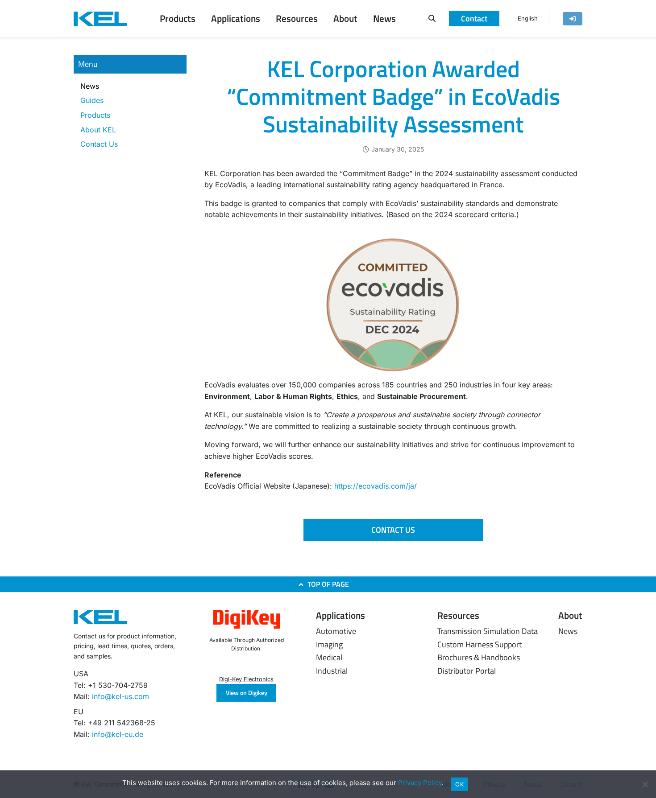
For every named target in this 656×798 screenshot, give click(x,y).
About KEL (98, 129)
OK (459, 784)
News (89, 86)
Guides (92, 100)
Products (95, 115)
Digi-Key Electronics (246, 679)
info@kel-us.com (120, 696)
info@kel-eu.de (117, 734)
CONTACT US (393, 530)
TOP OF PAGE (328, 584)
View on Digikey (246, 692)
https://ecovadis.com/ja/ (375, 485)
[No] (644, 784)
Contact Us (99, 144)
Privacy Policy (420, 782)
